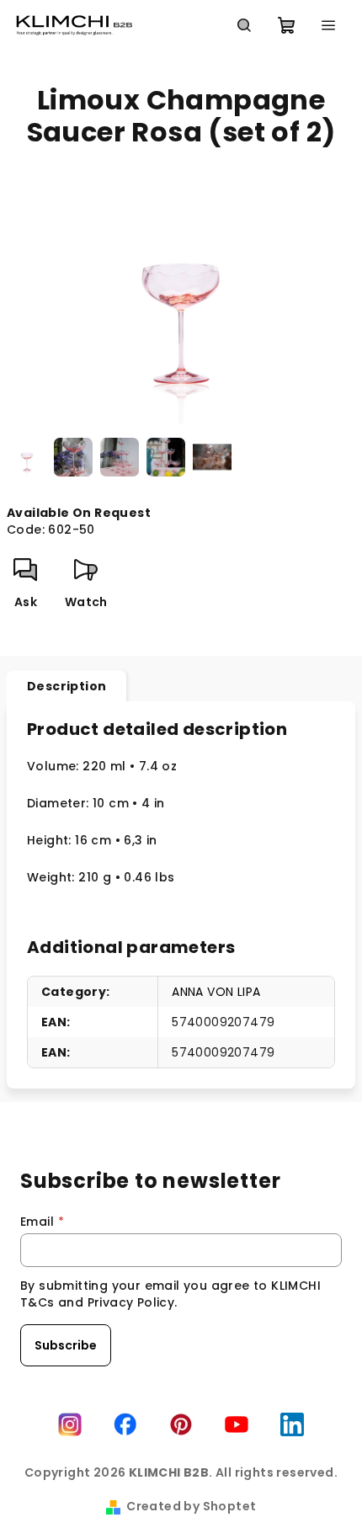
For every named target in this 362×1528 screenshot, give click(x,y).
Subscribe (66, 1345)
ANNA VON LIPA (216, 991)
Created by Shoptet (191, 1506)
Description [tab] (66, 686)
